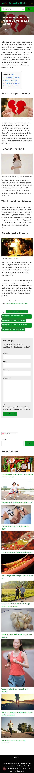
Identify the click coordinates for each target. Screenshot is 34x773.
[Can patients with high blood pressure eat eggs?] (16, 515)
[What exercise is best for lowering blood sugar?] (17, 490)
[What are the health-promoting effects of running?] (17, 663)
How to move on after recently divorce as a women (16, 325)
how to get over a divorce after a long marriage (15, 316)
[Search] (23, 9)
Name (5, 353)
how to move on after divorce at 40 (13, 321)
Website (6, 370)
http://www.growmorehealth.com (16, 303)
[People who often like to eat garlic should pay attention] (17, 620)
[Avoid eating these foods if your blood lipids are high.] (17, 564)
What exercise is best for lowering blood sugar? (17, 502)
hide (12, 74)
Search (3, 440)
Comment (7, 378)
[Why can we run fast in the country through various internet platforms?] (17, 591)
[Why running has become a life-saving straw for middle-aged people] (17, 702)
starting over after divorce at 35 (13, 330)
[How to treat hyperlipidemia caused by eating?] (17, 541)
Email (5, 361)
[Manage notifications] (4, 768)
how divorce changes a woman (17, 312)
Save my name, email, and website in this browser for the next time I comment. (16, 408)
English (7, 433)
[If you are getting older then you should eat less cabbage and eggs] (17, 464)
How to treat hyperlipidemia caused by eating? (16, 552)
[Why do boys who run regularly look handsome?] (17, 728)
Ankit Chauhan (9, 29)
